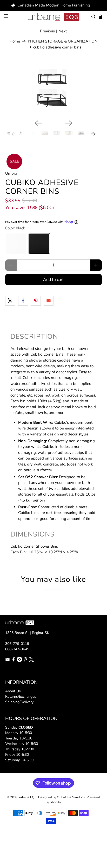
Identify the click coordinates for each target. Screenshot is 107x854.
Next (62, 31)
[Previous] (38, 123)
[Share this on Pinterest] (36, 301)
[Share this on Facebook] (23, 301)
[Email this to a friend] (49, 301)
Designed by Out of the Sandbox (61, 797)
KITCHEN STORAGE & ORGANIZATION (62, 41)
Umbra (11, 173)
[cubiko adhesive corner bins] (53, 88)
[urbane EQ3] (53, 17)
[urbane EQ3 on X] (31, 660)
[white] (15, 243)
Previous (47, 31)
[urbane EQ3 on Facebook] (13, 660)
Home (15, 41)
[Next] (69, 123)
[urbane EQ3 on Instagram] (19, 660)
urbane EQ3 (28, 797)
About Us (13, 691)
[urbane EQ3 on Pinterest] (25, 660)
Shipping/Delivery (19, 702)
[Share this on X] (10, 301)
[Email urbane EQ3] (7, 660)
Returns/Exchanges (20, 696)
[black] (39, 243)
